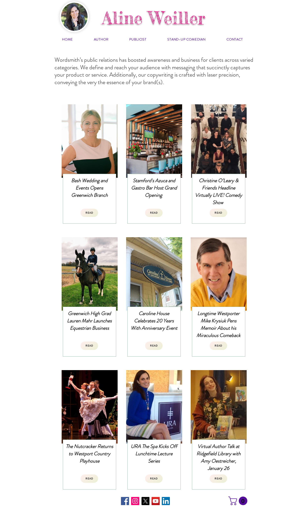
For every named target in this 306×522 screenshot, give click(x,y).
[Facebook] (125, 501)
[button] (238, 501)
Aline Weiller (153, 18)
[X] (145, 501)
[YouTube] (156, 501)
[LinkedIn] (166, 501)
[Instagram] (135, 501)
